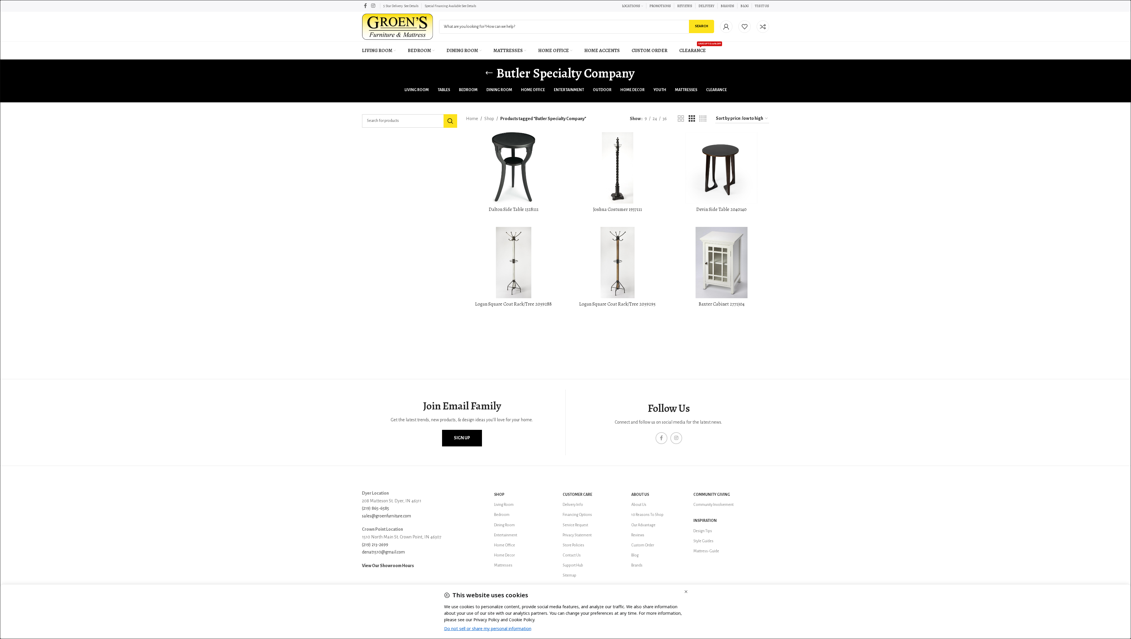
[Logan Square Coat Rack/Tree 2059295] (617, 262)
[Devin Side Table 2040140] (721, 168)
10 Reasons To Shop (647, 515)
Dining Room (504, 525)
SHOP (499, 495)
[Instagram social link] (373, 5)
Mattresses (503, 565)
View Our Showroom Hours (388, 565)
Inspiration (705, 521)
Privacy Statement (577, 535)
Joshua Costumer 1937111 (617, 209)
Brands (637, 565)
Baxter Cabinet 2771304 (722, 304)
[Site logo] (397, 26)
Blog (635, 555)
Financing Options (577, 515)
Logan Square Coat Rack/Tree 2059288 (513, 304)
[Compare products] (763, 27)
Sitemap (569, 575)
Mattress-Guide (706, 551)
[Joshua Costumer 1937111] (617, 168)
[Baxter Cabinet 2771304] (721, 262)
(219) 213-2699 (375, 544)
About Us (640, 495)
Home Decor (504, 555)
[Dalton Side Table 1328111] (513, 168)
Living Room (504, 505)
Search (701, 26)
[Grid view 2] (681, 118)
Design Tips (702, 531)
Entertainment (505, 535)
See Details (411, 6)
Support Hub (573, 565)
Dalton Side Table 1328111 (513, 209)
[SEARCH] (450, 121)
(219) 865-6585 (375, 508)
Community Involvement (713, 505)
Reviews (637, 535)
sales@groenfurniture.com (386, 516)
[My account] (726, 27)
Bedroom (501, 515)
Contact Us (572, 555)
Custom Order (642, 545)
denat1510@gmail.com (383, 552)
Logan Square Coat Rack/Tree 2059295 (617, 304)
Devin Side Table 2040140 (721, 209)
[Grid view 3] (692, 118)
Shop (489, 118)
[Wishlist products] (744, 27)
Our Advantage (643, 525)
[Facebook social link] (365, 5)
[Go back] (489, 73)
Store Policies (573, 545)
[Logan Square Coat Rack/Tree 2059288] (513, 262)
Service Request (575, 525)
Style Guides (703, 541)
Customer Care (577, 495)
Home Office (504, 545)
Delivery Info (573, 505)
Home (472, 118)
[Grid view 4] (702, 118)
